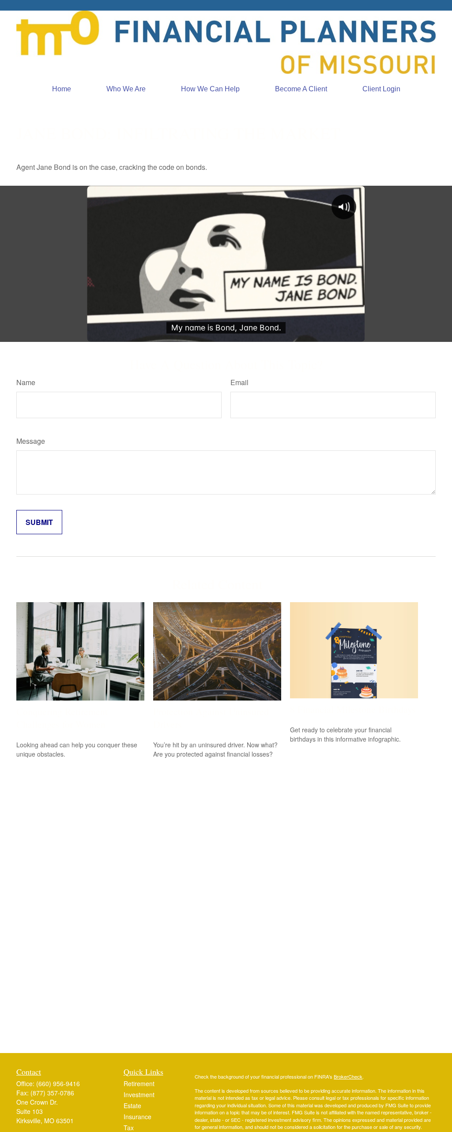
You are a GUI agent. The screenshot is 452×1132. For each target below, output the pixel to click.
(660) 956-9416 (58, 1083)
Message (30, 441)
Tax (129, 1127)
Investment (139, 1094)
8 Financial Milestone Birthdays (353, 709)
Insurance (137, 1116)
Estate (132, 1105)
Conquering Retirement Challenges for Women (62, 718)
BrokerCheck (348, 1076)
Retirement (139, 1083)
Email (239, 382)
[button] (61, 89)
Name (25, 382)
